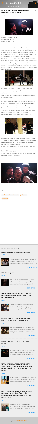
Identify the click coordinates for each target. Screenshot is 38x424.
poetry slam (23, 195)
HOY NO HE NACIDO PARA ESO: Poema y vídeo (15, 252)
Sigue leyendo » (32, 267)
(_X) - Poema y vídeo (8, 273)
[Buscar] (35, 3)
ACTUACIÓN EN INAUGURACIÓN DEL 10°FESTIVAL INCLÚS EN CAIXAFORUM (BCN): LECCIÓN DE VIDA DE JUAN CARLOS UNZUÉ (16, 296)
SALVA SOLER (13, 3)
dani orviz (15, 195)
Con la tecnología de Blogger (20, 420)
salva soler (5, 198)
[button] (35, 11)
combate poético (6, 195)
